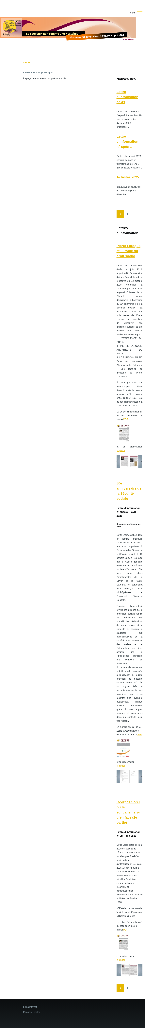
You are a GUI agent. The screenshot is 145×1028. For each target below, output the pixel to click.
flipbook (121, 450)
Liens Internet (30, 1007)
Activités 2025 (128, 177)
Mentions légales (31, 1012)
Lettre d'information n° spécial (127, 141)
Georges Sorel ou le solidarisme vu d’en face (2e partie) (128, 812)
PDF (125, 419)
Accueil (26, 62)
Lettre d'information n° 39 (127, 97)
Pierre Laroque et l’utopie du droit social (128, 251)
